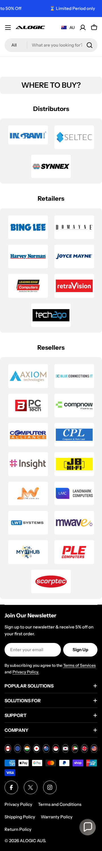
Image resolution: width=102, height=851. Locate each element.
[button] (87, 827)
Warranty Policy (57, 816)
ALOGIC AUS (32, 840)
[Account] (82, 27)
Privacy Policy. (25, 671)
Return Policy (18, 829)
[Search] (89, 45)
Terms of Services (79, 665)
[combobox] (51, 45)
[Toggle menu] (8, 27)
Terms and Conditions (59, 804)
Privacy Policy (18, 804)
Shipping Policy (20, 816)
